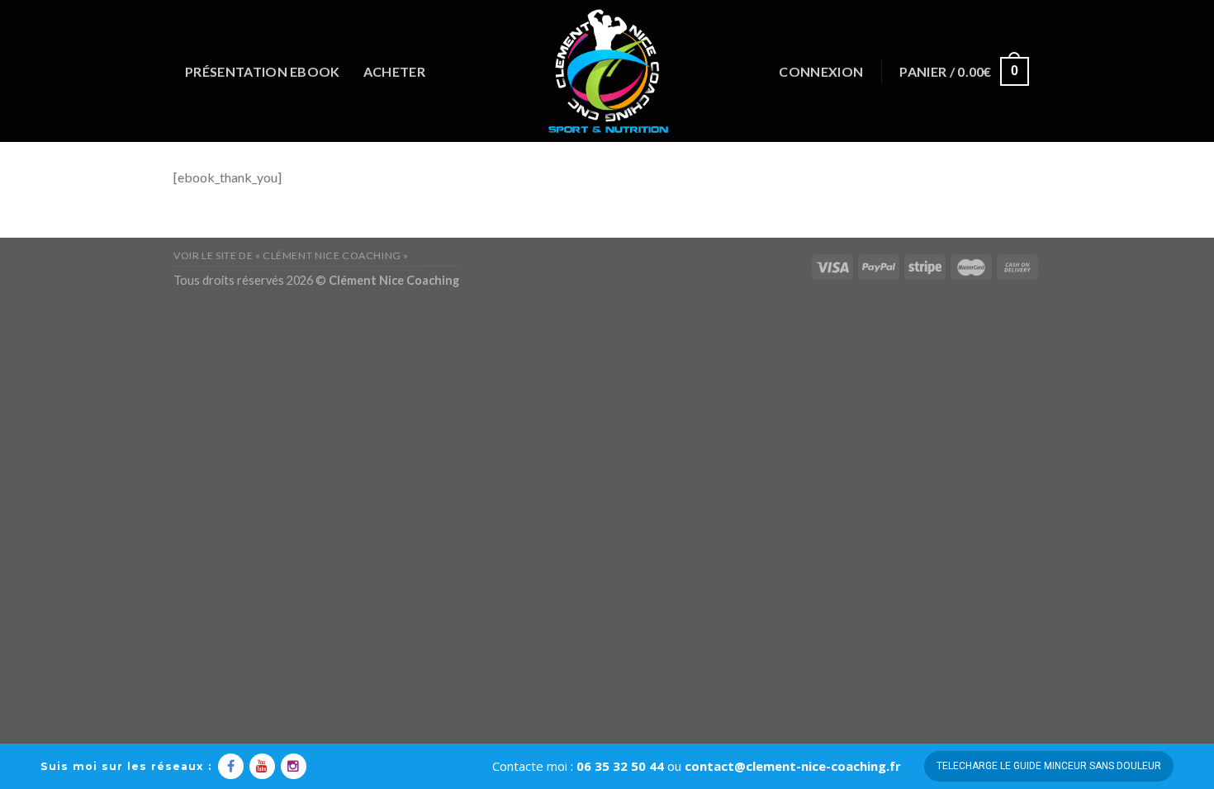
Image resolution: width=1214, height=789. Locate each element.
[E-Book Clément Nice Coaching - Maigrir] (607, 71)
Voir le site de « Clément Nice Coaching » (291, 255)
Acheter (394, 71)
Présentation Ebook (262, 71)
